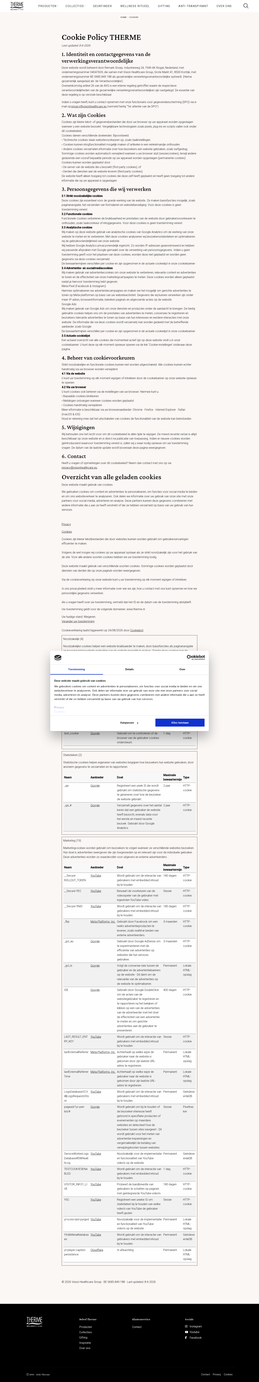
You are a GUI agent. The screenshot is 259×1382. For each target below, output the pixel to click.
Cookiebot (136, 630)
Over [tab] (182, 669)
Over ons (224, 6)
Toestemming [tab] (76, 669)
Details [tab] (129, 669)
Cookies (59, 711)
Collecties (75, 6)
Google (95, 733)
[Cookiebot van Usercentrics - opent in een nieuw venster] (189, 657)
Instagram (196, 1326)
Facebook (196, 1337)
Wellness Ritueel (135, 6)
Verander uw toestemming (78, 621)
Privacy (59, 707)
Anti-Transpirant (193, 6)
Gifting (164, 6)
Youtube (194, 1332)
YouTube (96, 875)
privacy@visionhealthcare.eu (89, 106)
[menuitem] (47, 6)
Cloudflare (97, 1250)
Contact (136, 1327)
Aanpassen (127, 722)
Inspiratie (85, 1342)
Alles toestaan (180, 722)
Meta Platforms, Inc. (103, 921)
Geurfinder (102, 6)
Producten (47, 6)
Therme (18, 6)
